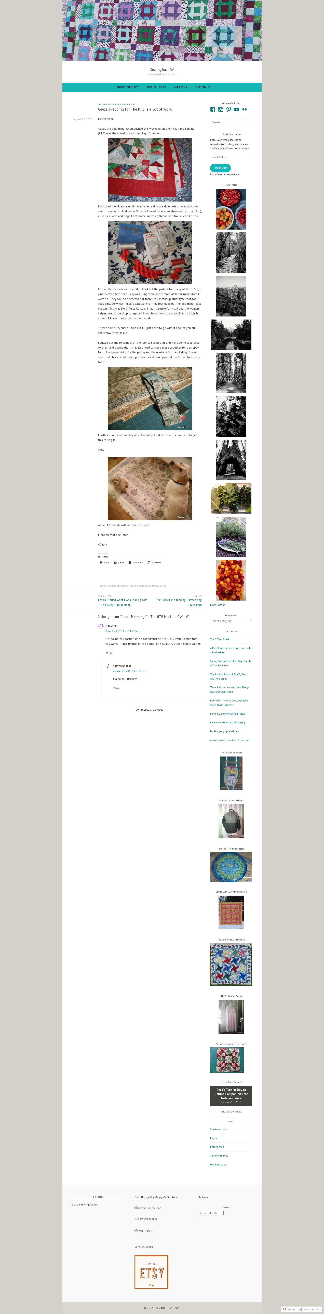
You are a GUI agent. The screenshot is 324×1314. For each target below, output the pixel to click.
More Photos (217, 604)
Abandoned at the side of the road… (230, 740)
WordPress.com (218, 1164)
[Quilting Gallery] (147, 1208)
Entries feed (217, 1146)
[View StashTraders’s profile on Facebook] (213, 109)
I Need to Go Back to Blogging (227, 722)
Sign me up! (220, 167)
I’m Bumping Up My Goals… (225, 731)
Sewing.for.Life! (162, 69)
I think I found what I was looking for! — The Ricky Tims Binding (122, 601)
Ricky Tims (151, 585)
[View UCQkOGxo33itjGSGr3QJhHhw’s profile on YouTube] (237, 109)
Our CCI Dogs (156, 87)
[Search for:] (231, 122)
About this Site (128, 87)
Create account (218, 1129)
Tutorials (202, 87)
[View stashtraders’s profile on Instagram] (221, 109)
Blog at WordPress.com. (162, 1307)
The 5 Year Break (219, 639)
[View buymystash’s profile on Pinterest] (229, 109)
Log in (213, 1138)
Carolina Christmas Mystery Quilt (125, 585)
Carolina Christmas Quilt (111, 104)
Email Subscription (231, 134)
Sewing (162, 585)
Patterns (180, 87)
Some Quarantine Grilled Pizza (227, 713)
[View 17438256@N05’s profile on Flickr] (245, 109)
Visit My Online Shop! (146, 1218)
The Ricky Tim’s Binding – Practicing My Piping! (179, 601)
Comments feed (219, 1155)
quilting (130, 104)
